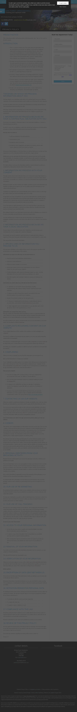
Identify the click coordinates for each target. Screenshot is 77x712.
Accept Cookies (63, 3)
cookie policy (26, 6)
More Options (63, 6)
